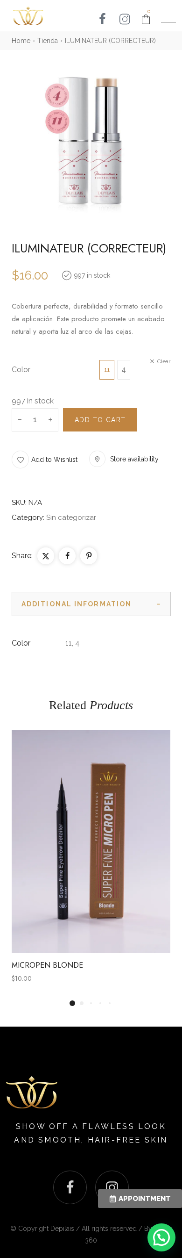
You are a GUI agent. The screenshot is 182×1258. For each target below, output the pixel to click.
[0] (146, 19)
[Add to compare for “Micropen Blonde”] (91, 841)
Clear (163, 361)
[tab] (91, 604)
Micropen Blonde (47, 965)
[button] (44, 459)
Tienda (47, 40)
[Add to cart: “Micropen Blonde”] (111, 841)
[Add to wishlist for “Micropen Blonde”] (70, 841)
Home (21, 40)
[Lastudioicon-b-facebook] (70, 1187)
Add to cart (100, 420)
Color (21, 369)
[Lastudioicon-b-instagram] (112, 1187)
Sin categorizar (71, 517)
